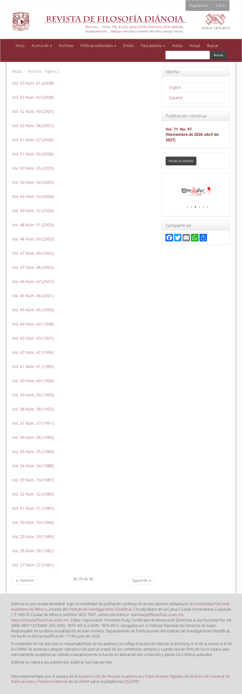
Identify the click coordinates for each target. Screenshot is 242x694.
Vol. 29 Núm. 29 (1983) (33, 536)
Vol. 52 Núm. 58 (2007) (33, 125)
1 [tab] (187, 207)
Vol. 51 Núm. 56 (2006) (33, 154)
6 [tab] (207, 207)
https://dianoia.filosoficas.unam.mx (40, 620)
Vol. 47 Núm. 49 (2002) (33, 253)
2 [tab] (191, 207)
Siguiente (141, 580)
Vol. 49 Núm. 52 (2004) (33, 210)
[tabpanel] (196, 191)
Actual (195, 45)
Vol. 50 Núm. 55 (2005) (33, 168)
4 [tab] (199, 207)
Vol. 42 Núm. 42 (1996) (33, 352)
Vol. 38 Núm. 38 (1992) (33, 409)
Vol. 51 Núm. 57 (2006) (33, 139)
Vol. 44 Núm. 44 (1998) (33, 324)
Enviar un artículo (181, 161)
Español (175, 97)
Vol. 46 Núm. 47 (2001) (33, 281)
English (175, 87)
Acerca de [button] (41, 45)
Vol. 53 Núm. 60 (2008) (33, 97)
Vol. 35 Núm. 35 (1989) (33, 451)
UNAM (83, 681)
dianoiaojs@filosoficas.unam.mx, (157, 614)
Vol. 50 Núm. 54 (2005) (33, 182)
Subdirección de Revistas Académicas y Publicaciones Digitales (131, 676)
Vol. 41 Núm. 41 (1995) (33, 366)
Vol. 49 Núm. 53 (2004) (33, 196)
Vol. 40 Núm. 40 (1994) (33, 380)
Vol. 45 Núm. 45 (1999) (33, 310)
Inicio (20, 45)
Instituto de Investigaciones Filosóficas (100, 609)
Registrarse (198, 5)
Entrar (221, 5)
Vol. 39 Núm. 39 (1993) (33, 395)
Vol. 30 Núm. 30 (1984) (33, 522)
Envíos (128, 45)
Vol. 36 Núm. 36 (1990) (33, 437)
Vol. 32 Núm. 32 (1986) (33, 494)
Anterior (25, 580)
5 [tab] (203, 207)
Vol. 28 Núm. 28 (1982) (33, 550)
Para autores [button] (152, 45)
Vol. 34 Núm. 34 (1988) (33, 465)
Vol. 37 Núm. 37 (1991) (33, 423)
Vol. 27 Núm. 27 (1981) (33, 565)
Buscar (212, 45)
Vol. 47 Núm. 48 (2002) (33, 267)
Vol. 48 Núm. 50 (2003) (33, 239)
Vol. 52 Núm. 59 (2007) (33, 111)
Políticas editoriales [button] (97, 45)
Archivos (66, 45)
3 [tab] (195, 207)
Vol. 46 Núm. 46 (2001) (33, 295)
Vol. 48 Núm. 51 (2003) (33, 224)
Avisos (177, 45)
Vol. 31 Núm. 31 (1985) (33, 508)
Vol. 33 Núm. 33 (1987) (33, 480)
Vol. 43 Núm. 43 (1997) (33, 338)
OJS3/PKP (131, 681)
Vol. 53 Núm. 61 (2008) (33, 83)
